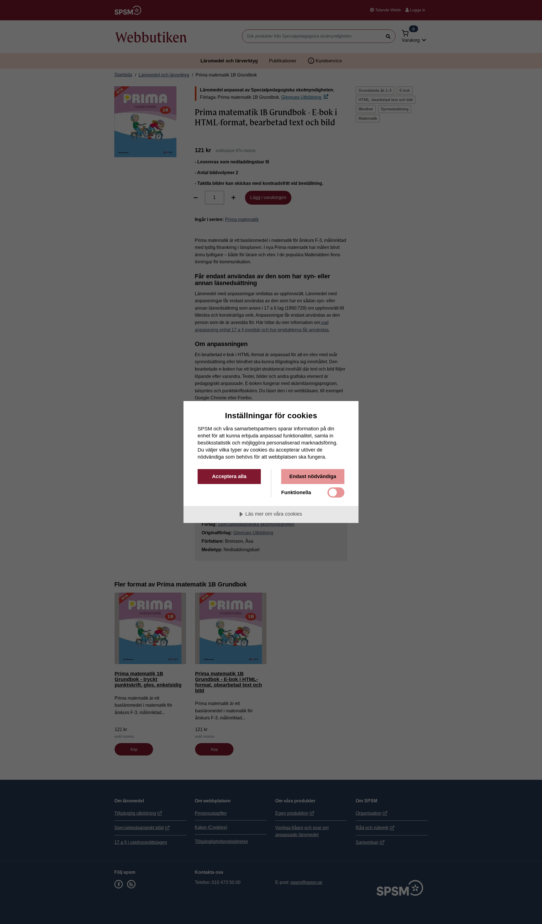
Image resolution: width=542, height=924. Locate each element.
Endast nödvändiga (312, 476)
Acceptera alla (229, 476)
